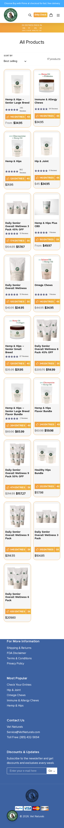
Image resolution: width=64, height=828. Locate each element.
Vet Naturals (37, 816)
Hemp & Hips (15, 705)
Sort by (8, 55)
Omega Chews (16, 695)
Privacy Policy (15, 663)
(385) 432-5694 (29, 737)
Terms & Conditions (19, 658)
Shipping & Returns (19, 648)
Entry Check (40, 14)
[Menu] (58, 15)
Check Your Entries (19, 684)
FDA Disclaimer (16, 653)
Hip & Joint (14, 690)
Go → (51, 770)
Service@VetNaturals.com (23, 732)
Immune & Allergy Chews (23, 700)
